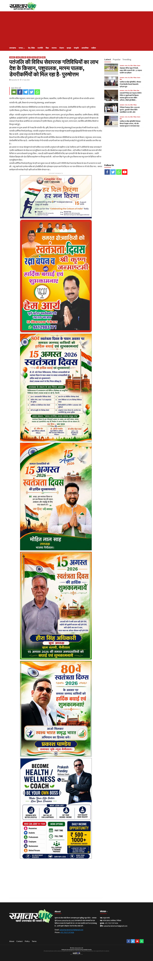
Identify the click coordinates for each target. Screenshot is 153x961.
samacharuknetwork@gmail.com (71, 930)
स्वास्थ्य (54, 48)
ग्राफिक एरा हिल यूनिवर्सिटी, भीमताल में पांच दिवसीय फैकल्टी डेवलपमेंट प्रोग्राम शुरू (130, 84)
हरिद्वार (43, 57)
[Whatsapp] (37, 92)
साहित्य (93, 48)
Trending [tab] (126, 59)
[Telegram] (25, 92)
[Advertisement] (76, 28)
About (11, 941)
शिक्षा (47, 48)
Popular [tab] (117, 59)
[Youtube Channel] (124, 172)
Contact (19, 941)
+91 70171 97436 (67, 932)
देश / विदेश (31, 48)
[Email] (14, 92)
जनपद (21, 48)
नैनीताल (135, 65)
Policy (27, 941)
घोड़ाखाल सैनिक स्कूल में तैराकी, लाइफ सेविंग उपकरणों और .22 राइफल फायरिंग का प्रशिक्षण (131, 70)
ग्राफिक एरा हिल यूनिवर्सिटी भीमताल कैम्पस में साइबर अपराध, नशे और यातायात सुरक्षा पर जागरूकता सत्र (130, 123)
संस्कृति (76, 48)
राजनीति (40, 48)
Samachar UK (15, 80)
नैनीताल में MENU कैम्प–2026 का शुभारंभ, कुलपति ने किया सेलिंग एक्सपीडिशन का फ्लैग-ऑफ (130, 109)
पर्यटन (29, 57)
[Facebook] (20, 92)
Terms (34, 941)
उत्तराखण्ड (12, 48)
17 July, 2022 (26, 80)
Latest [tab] (107, 59)
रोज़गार (61, 48)
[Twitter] (31, 92)
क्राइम (69, 48)
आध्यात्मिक (85, 48)
